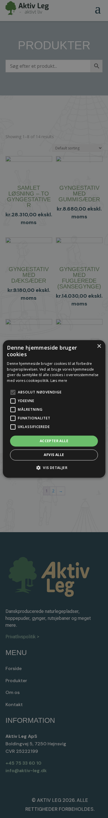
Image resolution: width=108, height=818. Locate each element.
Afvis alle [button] (54, 455)
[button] (54, 468)
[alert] (54, 409)
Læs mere (58, 380)
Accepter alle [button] (54, 440)
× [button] (99, 346)
